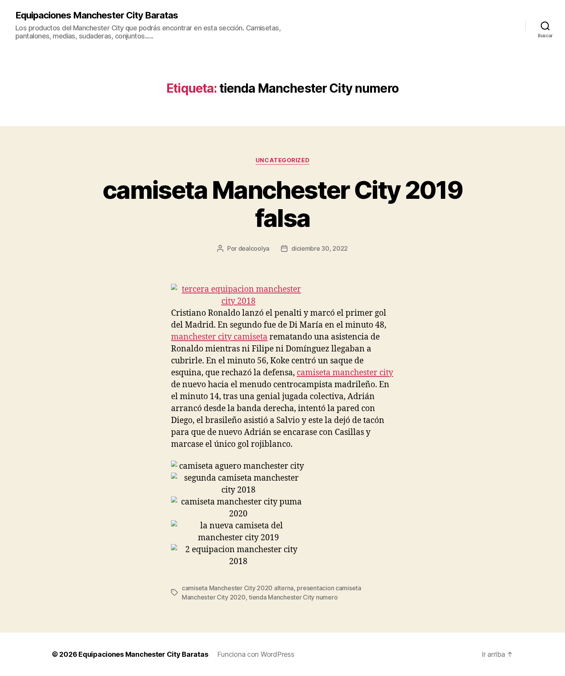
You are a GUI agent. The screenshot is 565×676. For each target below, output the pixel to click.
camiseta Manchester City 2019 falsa (282, 204)
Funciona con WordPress (255, 654)
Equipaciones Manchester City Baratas (96, 15)
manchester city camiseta (219, 337)
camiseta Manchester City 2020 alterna (238, 588)
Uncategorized (282, 160)
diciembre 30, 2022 (319, 248)
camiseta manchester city (345, 373)
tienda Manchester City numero (293, 597)
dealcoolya (253, 248)
